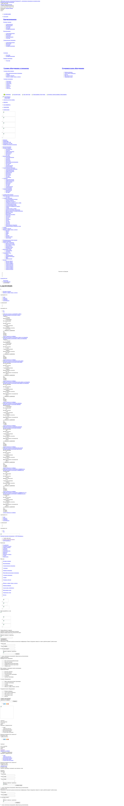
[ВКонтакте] (4, 704)
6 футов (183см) (9, 262)
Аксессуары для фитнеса (8, 242)
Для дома (8, 38)
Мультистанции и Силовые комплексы (14, 211)
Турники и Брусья (10, 200)
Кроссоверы (8, 213)
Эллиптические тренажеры (9, 40)
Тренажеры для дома (7, 143)
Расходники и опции (10, 244)
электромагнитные (10, 157)
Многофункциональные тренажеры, (14, 73)
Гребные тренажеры (7, 58)
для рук (7, 218)
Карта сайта (5, 556)
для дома (8, 155)
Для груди (8, 88)
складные (8, 150)
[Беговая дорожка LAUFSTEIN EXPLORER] (13, 360)
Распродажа (5, 141)
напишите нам (4, 766)
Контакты (5, 549)
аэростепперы (9, 187)
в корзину (3, 749)
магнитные (8, 153)
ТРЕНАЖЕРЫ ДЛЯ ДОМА (39, 94)
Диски (7, 232)
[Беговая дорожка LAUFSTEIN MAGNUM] (13, 447)
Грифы (7, 233)
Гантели (7, 235)
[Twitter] (5, 704)
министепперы (9, 181)
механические (9, 152)
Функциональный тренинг (12, 199)
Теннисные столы (68, 76)
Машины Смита (9, 212)
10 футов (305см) (9, 269)
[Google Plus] (8, 704)
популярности (6, 300)
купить (4, 336)
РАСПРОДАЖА (17, 94)
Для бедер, (8, 85)
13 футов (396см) (9, 266)
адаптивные (8, 177)
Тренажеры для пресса (11, 201)
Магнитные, (8, 34)
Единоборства (9, 248)
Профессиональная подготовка (11, 664)
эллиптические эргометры (11, 169)
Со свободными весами (11, 204)
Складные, (8, 26)
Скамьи (8, 74)
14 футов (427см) (9, 265)
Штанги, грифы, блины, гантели (13, 76)
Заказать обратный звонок (6, 4)
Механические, (9, 25)
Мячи (7, 257)
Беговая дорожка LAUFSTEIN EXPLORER (12, 362)
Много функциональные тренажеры (12, 681)
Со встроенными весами (11, 205)
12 (3, 310)
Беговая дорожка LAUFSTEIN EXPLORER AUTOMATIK (16, 383)
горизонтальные (9, 165)
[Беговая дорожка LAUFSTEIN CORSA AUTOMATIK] (15, 337)
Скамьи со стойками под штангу (13, 206)
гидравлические (9, 186)
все (4, 311)
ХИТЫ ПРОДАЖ (7, 142)
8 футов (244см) (9, 261)
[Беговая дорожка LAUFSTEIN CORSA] (12, 313)
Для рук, (8, 87)
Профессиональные (10, 256)
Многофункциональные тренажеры (11, 195)
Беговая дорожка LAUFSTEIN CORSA (11, 315)
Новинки (5, 139)
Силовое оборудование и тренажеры (16, 68)
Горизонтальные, (9, 36)
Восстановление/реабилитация (11, 660)
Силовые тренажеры (8, 79)
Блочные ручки (9, 236)
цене (4, 297)
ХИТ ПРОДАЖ (26, 94)
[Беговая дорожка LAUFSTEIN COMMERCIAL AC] (15, 492)
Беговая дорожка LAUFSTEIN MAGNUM (12, 449)
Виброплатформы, (69, 72)
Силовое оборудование (9, 71)
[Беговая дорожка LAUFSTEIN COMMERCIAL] (14, 469)
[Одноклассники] (6, 704)
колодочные (8, 163)
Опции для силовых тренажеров (13, 209)
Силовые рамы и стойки (11, 208)
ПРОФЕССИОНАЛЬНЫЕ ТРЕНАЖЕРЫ (57, 94)
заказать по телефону (11, 336)
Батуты (4, 259)
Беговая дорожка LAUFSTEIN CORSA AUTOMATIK (15, 338)
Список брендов (6, 281)
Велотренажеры (6, 31)
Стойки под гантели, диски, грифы (13, 202)
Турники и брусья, (10, 75)
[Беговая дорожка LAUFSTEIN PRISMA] (12, 403)
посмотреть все (4, 278)
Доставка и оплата (7, 546)
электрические (9, 149)
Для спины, (8, 82)
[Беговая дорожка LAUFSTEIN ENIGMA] (12, 426)
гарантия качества (7, 756)
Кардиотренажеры (9, 19)
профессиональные (10, 151)
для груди (8, 222)
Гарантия (5, 548)
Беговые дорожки (7, 22)
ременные (8, 159)
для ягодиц (8, 215)
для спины (8, 216)
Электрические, (9, 24)
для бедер (8, 223)
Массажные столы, (69, 75)
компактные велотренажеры (12, 162)
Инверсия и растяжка (10, 214)
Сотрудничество (6, 550)
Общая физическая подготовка (11, 663)
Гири (7, 234)
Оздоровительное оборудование (73, 68)
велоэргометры (9, 166)
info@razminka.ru (7, 540)
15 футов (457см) (9, 264)
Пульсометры (9, 245)
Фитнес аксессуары (10, 243)
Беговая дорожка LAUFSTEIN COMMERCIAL (13, 470)
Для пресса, (8, 81)
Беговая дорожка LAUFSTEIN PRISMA (12, 404)
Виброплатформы (7, 241)
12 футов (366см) (9, 268)
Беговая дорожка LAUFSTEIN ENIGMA (12, 427)
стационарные (9, 250)
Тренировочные (9, 255)
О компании (6, 545)
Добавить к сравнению (10, 330)
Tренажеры (5, 280)
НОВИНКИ (8, 94)
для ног (7, 220)
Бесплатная (7, 759)
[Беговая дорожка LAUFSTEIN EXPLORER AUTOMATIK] (16, 382)
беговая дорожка (9, 8)
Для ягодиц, (8, 83)
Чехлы (7, 254)
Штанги (7, 230)
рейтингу (5, 298)
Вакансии (5, 552)
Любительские (9, 258)
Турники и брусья (7, 228)
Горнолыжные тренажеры (11, 225)
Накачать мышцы (8, 662)
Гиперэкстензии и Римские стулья (13, 226)
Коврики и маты (9, 247)
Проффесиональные (10, 29)
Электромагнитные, (10, 33)
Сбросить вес (7, 666)
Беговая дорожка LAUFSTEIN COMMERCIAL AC (14, 493)
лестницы (8, 184)
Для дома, (8, 27)
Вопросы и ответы (7, 554)
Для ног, (8, 84)
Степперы (5, 52)
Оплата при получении (8, 760)
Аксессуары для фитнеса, (70, 73)
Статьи (4, 555)
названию (5, 299)
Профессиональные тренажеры (10, 144)
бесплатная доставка (7, 757)
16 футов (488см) (9, 263)
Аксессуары (8, 237)
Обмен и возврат (7, 547)
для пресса (8, 219)
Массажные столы (7, 249)
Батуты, (66, 74)
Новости (5, 553)
